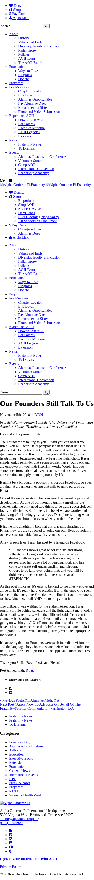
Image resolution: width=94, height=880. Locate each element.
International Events (23, 775)
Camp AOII (26, 165)
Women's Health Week (25, 795)
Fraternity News (30, 144)
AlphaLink (20, 18)
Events (14, 152)
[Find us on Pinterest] (10, 851)
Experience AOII (21, 116)
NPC (12, 779)
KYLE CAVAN (30, 209)
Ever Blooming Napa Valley (38, 217)
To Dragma (26, 148)
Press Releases (19, 783)
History (23, 38)
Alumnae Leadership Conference (42, 156)
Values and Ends (30, 42)
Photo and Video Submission (39, 112)
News (13, 140)
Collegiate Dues (29, 229)
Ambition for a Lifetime (26, 746)
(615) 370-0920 (11, 823)
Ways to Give (28, 71)
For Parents (26, 124)
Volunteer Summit (31, 161)
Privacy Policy (10, 866)
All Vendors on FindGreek (37, 221)
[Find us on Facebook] (10, 831)
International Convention (36, 169)
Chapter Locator (30, 91)
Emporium (26, 201)
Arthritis (15, 750)
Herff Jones (26, 213)
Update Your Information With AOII (28, 859)
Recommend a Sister (33, 107)
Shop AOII (26, 205)
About (13, 34)
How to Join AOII (31, 120)
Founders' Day (19, 742)
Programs (25, 75)
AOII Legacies (29, 132)
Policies (23, 54)
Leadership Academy (33, 173)
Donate (18, 5)
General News (19, 771)
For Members (19, 87)
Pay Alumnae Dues (32, 103)
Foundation (17, 67)
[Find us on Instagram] (10, 839)
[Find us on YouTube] (11, 847)
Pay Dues (18, 14)
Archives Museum (31, 128)
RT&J (38, 415)
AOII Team (26, 58)
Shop (16, 10)
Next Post (40, 706)
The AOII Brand (30, 62)
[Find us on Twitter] (10, 835)
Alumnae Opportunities (35, 99)
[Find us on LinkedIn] (10, 843)
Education (16, 754)
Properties (16, 83)
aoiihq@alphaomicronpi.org (20, 819)
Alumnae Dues (29, 233)
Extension (25, 136)
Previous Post (30, 700)
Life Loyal (26, 95)
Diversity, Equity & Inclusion (39, 46)
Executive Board (21, 758)
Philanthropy (27, 50)
